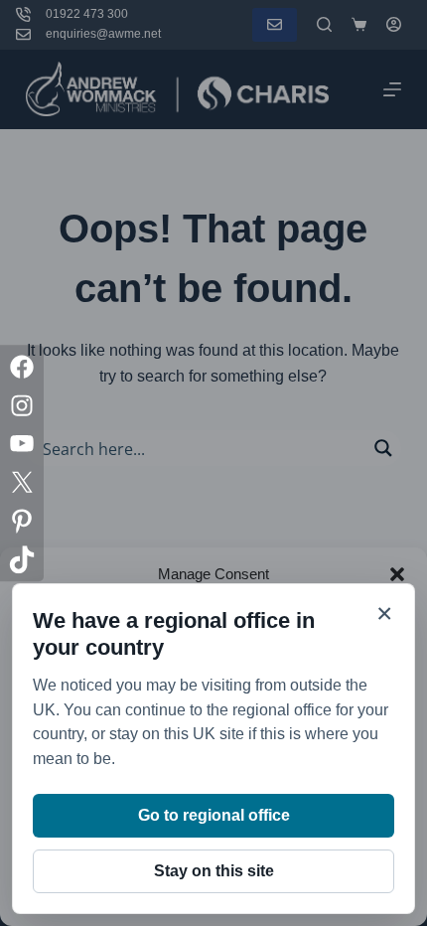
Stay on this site (214, 870)
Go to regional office (214, 815)
